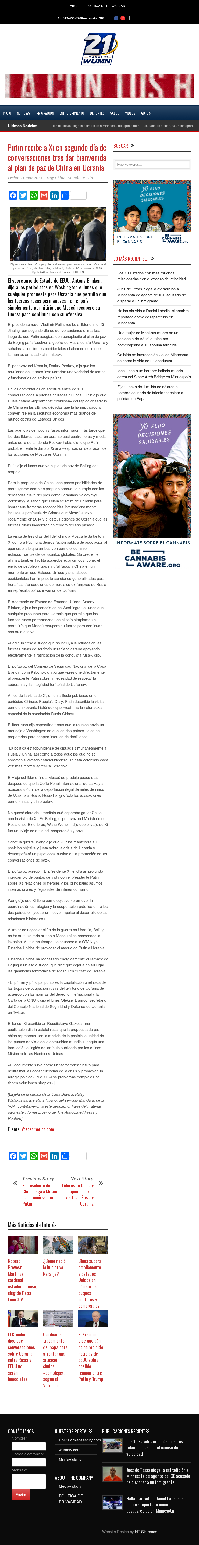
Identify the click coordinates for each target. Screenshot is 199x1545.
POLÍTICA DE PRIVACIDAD (105, 6)
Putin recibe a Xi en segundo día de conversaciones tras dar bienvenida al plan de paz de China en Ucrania (57, 157)
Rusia (88, 178)
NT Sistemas (146, 1531)
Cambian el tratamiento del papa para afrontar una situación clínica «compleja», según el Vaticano (55, 1359)
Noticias (23, 113)
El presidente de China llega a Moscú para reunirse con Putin (40, 1194)
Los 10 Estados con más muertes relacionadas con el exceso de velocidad (154, 1447)
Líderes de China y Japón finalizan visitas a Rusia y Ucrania (78, 1194)
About (74, 6)
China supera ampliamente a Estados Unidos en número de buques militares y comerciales (89, 1283)
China (60, 178)
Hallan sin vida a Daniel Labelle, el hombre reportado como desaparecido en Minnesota (153, 316)
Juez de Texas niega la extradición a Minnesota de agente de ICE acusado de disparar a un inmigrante (105, 125)
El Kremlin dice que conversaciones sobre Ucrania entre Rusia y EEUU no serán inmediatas (21, 1356)
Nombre (19, 1438)
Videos (130, 113)
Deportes (97, 113)
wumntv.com (70, 1449)
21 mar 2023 (31, 178)
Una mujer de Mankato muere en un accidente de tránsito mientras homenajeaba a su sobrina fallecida (147, 338)
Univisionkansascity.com (80, 1439)
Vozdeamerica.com (38, 1129)
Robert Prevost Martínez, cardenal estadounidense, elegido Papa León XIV (22, 1279)
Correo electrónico (28, 1453)
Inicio (7, 113)
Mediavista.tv (70, 1459)
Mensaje (20, 1469)
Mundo (74, 178)
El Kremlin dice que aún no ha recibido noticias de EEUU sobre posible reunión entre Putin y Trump (90, 1356)
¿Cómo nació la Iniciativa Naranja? (54, 1267)
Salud (114, 113)
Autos (146, 113)
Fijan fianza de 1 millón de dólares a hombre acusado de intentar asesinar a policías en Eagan (150, 392)
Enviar (20, 1494)
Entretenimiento (71, 113)
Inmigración (44, 113)
